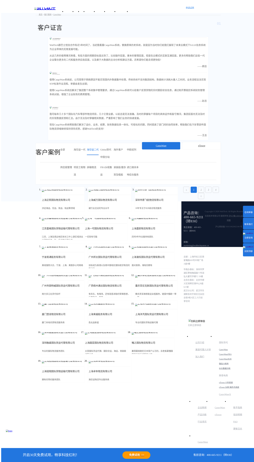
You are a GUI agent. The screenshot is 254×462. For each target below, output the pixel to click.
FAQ (235, 422)
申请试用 (190, 8)
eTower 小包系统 (226, 382)
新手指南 (237, 407)
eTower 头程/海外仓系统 (229, 387)
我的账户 (197, 435)
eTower (218, 414)
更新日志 (237, 429)
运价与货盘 (123, 11)
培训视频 (237, 414)
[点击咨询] (13, 437)
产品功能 (202, 414)
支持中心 (111, 11)
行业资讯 (202, 422)
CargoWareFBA (225, 354)
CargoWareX (225, 394)
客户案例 (90, 11)
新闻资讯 (101, 11)
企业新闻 (202, 407)
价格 (83, 11)
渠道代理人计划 (203, 349)
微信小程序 (224, 364)
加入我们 (199, 357)
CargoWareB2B (225, 359)
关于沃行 (69, 11)
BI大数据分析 (224, 368)
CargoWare (223, 349)
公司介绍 (199, 342)
